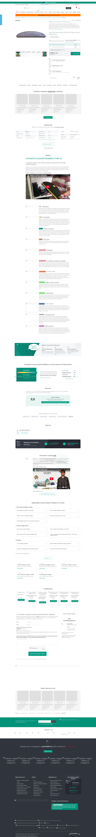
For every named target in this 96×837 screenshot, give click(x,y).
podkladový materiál (42, 243)
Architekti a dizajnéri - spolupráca (56, 788)
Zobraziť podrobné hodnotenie (45, 377)
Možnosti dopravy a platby (70, 41)
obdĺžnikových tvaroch (48, 330)
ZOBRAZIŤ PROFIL (48, 751)
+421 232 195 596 (45, 4)
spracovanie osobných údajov (47, 723)
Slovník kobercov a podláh (38, 792)
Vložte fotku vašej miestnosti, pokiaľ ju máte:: (24, 627)
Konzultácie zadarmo (73, 85)
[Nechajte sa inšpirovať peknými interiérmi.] (48, 673)
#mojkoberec (71, 746)
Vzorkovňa (21, 4)
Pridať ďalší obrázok (26, 630)
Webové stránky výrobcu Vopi (38, 491)
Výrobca (54, 85)
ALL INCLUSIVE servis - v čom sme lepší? (24, 787)
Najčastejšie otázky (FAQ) (21, 790)
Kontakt (26, 4)
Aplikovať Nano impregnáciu (55, 49)
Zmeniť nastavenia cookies (55, 793)
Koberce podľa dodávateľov (55, 783)
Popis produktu (34, 85)
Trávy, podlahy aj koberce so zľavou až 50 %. (49, 15)
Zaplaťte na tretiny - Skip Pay (22, 788)
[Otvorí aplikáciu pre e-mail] (64, 444)
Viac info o (45, 723)
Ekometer (40, 85)
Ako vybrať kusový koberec (38, 782)
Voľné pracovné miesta (54, 795)
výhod (43, 329)
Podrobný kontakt (73, 792)
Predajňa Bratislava (20, 783)
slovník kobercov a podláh (59, 127)
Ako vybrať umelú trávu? (37, 790)
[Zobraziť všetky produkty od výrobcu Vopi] (28, 475)
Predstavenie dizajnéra (71, 629)
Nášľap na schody (49, 326)
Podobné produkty (22, 85)
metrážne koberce (50, 209)
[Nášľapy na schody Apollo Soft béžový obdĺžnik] (18, 54)
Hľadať (68, 8)
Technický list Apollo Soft (24, 430)
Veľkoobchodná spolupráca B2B (55, 785)
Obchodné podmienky (54, 790)
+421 (53, 443)
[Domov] (19, 17)
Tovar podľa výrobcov (54, 782)
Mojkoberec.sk (33, 835)
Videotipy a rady (36, 787)
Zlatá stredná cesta (49, 314)
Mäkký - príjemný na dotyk (52, 282)
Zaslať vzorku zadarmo (54, 36)
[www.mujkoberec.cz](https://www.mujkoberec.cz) (30, 836)
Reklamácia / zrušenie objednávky (23, 780)
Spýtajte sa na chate (70, 444)
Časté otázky (59, 85)
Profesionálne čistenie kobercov (22, 792)
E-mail (17, 624)
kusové (44, 209)
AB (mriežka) (46, 239)
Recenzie (44, 85)
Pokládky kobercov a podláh (22, 793)
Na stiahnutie (49, 85)
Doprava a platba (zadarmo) (22, 785)
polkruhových (41, 330)
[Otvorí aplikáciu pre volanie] (46, 444)
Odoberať (53, 721)
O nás (34, 780)
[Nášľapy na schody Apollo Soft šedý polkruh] (23, 54)
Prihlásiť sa (72, 4)
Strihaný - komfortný (49, 228)
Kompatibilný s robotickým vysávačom (56, 260)
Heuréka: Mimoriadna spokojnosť (58, 60)
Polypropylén (46, 217)
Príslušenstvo (65, 85)
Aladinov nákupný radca (37, 788)
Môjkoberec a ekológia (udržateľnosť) (40, 783)
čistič (78, 350)
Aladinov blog (35, 785)
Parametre (29, 85)
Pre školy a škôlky (53, 787)
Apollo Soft (51, 91)
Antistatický (49, 250)
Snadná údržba (50, 293)
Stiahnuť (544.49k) (24, 432)
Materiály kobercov (36, 793)
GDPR (51, 792)
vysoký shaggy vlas (44, 286)
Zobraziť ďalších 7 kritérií (70, 378)
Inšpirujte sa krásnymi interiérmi (56, 780)
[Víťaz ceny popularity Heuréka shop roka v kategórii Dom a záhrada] (27, 7)
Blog (16, 4)
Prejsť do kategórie (48, 117)
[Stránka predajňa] (31, 808)
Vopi (78, 78)
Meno (17, 621)
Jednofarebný (45, 206)
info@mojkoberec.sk (73, 443)
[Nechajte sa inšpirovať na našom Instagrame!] (48, 742)
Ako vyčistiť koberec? (37, 795)
